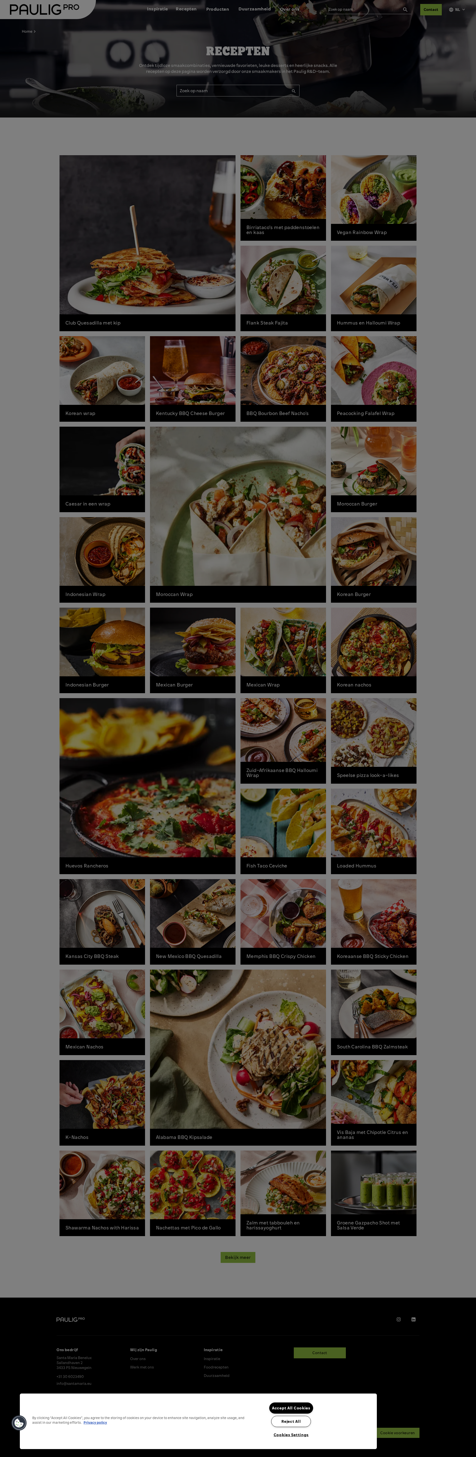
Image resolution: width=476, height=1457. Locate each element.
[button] (19, 1423)
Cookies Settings (291, 1434)
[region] (198, 1421)
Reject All (291, 1421)
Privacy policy (95, 1422)
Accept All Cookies (291, 1407)
